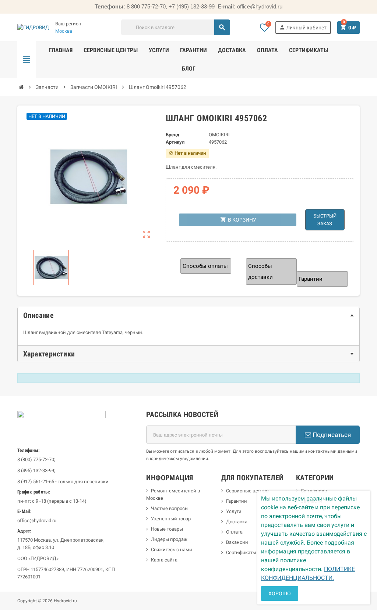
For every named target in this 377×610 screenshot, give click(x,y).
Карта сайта (164, 560)
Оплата (234, 532)
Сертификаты (241, 552)
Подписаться (331, 434)
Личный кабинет (303, 27)
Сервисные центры (247, 491)
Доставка (236, 521)
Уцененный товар (171, 518)
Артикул (175, 142)
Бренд (172, 134)
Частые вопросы (169, 508)
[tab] (188, 315)
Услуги (234, 511)
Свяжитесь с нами (171, 549)
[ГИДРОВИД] (33, 27)
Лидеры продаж (169, 539)
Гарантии (236, 501)
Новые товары (167, 529)
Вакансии (237, 542)
